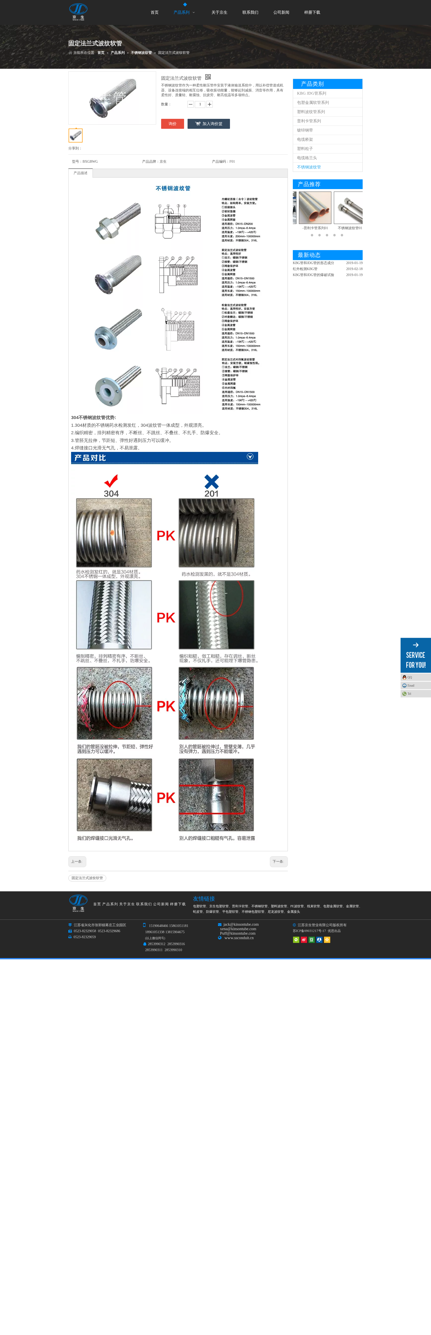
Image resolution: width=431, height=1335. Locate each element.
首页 (97, 904)
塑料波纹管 (279, 906)
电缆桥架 (305, 139)
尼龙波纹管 (276, 911)
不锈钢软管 (259, 906)
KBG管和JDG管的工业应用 (313, 276)
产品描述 (81, 173)
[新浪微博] (304, 940)
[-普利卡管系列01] (310, 208)
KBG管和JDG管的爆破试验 (313, 264)
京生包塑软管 (219, 906)
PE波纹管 (297, 906)
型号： (77, 161)
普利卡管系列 (309, 121)
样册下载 (178, 904)
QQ (410, 677)
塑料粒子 (305, 148)
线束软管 (313, 906)
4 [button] (335, 235)
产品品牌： (151, 161)
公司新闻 (161, 904)
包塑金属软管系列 (313, 102)
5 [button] (342, 235)
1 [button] (312, 235)
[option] (310, 211)
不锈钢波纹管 (309, 167)
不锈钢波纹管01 (345, 228)
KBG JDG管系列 (311, 93)
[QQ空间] (327, 940)
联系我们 (144, 904)
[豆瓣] (312, 940)
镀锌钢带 (305, 130)
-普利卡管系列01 (310, 228)
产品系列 (110, 904)
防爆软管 (212, 911)
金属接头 (293, 911)
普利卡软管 (240, 906)
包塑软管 (199, 906)
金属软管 (352, 906)
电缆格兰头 (307, 158)
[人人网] (319, 940)
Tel (409, 693)
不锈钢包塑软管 (253, 911)
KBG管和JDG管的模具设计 (313, 270)
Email (411, 685)
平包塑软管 (230, 911)
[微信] (296, 940)
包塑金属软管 (333, 906)
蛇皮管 (198, 911)
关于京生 (127, 904)
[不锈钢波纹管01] (345, 208)
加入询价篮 (212, 124)
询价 (173, 124)
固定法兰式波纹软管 (87, 878)
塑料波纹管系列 (311, 112)
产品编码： (220, 161)
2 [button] (320, 235)
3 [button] (327, 235)
